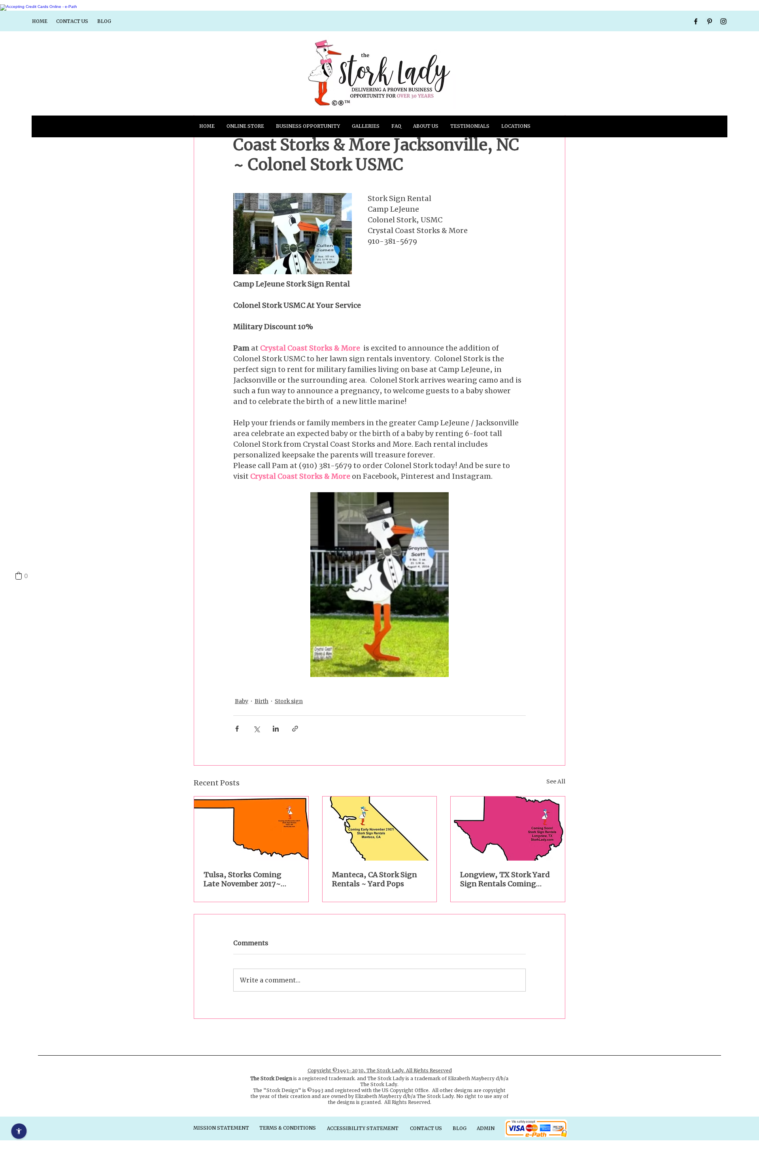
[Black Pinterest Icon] (710, 21)
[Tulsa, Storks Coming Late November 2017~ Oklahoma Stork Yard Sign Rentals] (251, 828)
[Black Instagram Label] (723, 21)
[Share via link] (295, 728)
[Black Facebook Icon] (696, 21)
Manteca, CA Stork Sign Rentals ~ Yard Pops (374, 879)
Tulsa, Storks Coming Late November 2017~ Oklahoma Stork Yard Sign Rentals (242, 879)
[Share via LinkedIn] (275, 728)
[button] (365, 126)
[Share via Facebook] (237, 728)
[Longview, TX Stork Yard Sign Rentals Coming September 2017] (508, 828)
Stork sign (289, 701)
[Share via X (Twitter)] (256, 728)
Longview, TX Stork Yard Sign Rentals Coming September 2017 (505, 879)
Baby (241, 701)
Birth (261, 701)
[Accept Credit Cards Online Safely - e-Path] (38, 6)
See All (555, 781)
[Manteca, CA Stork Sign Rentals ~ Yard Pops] (380, 828)
